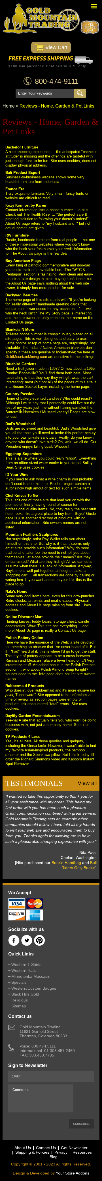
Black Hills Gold (25, 994)
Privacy (60, 1152)
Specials (18, 982)
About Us (22, 1147)
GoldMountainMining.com (26, 357)
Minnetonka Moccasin (30, 976)
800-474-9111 (56, 81)
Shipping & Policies (32, 1152)
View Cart (55, 47)
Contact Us (46, 1147)
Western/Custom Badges (33, 988)
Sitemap (18, 1006)
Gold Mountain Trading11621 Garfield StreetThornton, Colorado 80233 (43, 1031)
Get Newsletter (74, 1147)
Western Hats (23, 970)
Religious (19, 1000)
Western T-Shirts (26, 964)
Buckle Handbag (66, 862)
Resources (82, 1152)
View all (87, 783)
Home (9, 106)
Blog (54, 1156)
